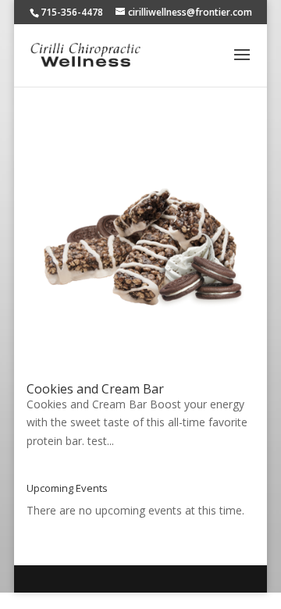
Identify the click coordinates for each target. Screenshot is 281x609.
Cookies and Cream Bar (95, 388)
